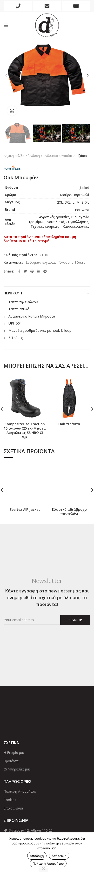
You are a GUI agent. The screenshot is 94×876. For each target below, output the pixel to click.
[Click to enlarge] (12, 111)
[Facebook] (19, 271)
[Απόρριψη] (43, 869)
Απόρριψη (59, 856)
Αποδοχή (37, 856)
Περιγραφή (13, 293)
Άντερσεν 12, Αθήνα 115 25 (30, 830)
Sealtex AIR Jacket (25, 509)
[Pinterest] (32, 271)
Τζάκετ (81, 155)
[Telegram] (45, 271)
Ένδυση (34, 155)
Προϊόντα (11, 761)
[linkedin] (38, 271)
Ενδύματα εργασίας (58, 155)
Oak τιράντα (69, 424)
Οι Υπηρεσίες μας (17, 769)
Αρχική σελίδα (14, 155)
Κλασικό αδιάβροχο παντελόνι (69, 511)
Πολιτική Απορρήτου (20, 791)
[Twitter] (25, 271)
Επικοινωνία (13, 808)
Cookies (10, 799)
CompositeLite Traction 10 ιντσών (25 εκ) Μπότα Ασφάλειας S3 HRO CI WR (25, 430)
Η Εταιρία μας (14, 752)
